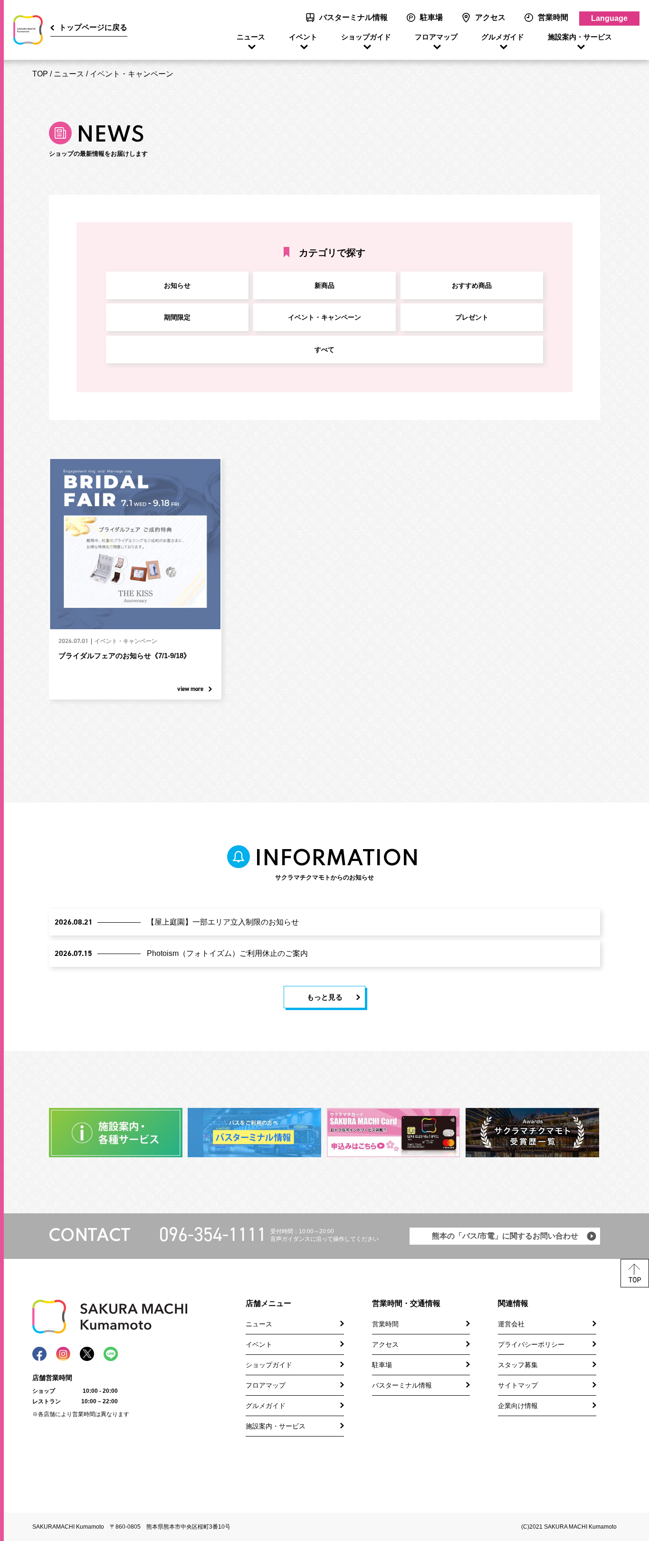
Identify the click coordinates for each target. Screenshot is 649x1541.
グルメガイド (502, 37)
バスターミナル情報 (353, 17)
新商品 (324, 285)
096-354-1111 (213, 1234)
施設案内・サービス (580, 37)
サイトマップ (518, 1385)
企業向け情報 (518, 1405)
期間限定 (177, 317)
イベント (303, 37)
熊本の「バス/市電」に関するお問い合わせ (505, 1236)
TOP (40, 74)
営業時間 (553, 17)
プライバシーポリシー (531, 1344)
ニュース (251, 37)
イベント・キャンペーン (131, 74)
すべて (324, 349)
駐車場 (431, 17)
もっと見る (325, 997)
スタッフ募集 (518, 1365)
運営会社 (511, 1324)
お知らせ (177, 285)
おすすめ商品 (472, 285)
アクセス (490, 17)
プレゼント (471, 317)
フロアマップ (436, 37)
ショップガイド (366, 37)
